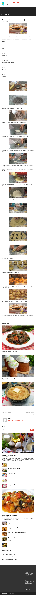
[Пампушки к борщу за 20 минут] (18, 453)
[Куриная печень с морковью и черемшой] (18, 350)
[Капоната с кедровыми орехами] (18, 513)
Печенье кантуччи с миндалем (13, 527)
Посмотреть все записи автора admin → (15, 420)
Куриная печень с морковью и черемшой (9, 351)
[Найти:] (18, 430)
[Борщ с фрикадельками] (4, 466)
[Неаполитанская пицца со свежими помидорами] (4, 535)
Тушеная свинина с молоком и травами (15, 521)
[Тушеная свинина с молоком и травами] (4, 525)
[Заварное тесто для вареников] (4, 487)
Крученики (10, 478)
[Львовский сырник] (4, 476)
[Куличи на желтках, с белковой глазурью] (18, 377)
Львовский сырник (11, 473)
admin (7, 21)
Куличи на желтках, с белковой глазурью (9, 378)
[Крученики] (4, 482)
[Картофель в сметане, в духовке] (4, 471)
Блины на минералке (5, 557)
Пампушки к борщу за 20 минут (9, 455)
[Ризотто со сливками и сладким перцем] (4, 546)
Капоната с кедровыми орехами (9, 515)
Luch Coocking (13, 2)
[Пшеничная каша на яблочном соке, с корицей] (18, 406)
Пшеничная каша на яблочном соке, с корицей (10, 407)
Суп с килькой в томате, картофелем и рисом (9, 556)
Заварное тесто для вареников (14, 484)
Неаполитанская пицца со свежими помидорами (17, 532)
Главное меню (6, 14)
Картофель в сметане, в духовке (14, 468)
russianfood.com (7, 319)
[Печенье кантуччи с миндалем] (4, 530)
